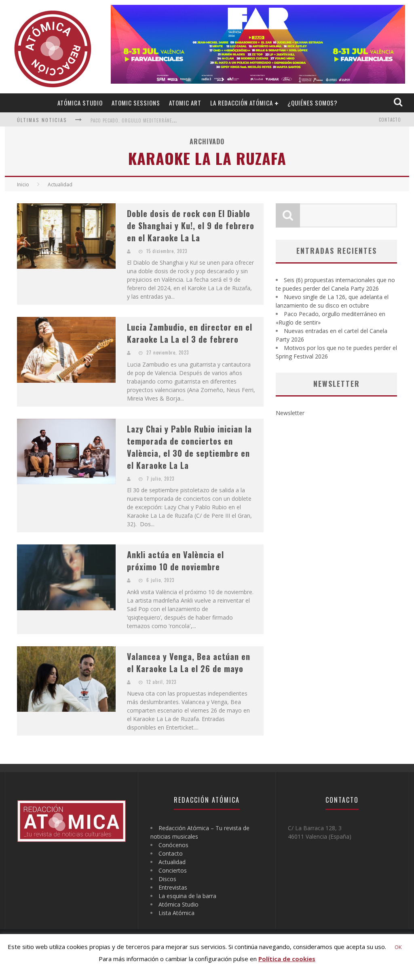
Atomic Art (185, 102)
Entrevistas (172, 887)
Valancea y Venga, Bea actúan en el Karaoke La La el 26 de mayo (188, 662)
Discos (167, 879)
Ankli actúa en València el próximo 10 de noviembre (175, 560)
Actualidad (172, 862)
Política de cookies (286, 959)
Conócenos (173, 845)
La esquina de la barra (187, 896)
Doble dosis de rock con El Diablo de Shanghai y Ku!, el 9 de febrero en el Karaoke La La (190, 225)
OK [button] (398, 947)
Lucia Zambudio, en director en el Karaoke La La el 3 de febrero (189, 333)
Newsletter (290, 413)
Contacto (390, 119)
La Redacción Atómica (241, 102)
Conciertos (172, 870)
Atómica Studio (80, 102)
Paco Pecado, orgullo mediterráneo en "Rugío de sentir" (158, 120)
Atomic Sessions (136, 102)
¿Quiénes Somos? (312, 102)
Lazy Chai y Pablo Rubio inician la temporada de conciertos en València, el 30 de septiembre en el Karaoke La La (189, 447)
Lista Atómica (176, 913)
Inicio (23, 184)
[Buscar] (399, 102)
